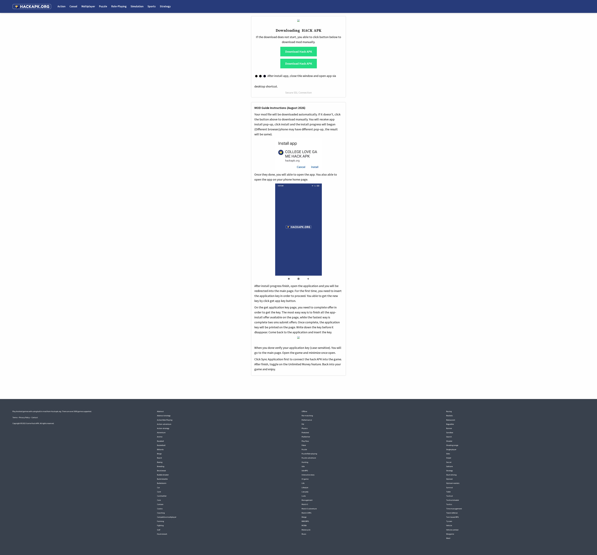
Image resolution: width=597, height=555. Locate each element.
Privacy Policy (24, 417)
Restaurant (450, 420)
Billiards (160, 449)
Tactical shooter (452, 500)
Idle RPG (305, 470)
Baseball (160, 441)
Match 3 (305, 504)
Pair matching (307, 415)
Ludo (304, 496)
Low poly (305, 492)
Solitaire (449, 466)
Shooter (449, 441)
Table (448, 492)
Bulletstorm (161, 483)
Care (159, 500)
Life (303, 483)
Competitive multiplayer (166, 517)
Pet (303, 424)
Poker (304, 445)
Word (448, 538)
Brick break (161, 470)
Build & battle (162, 479)
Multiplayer (88, 6)
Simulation (137, 6)
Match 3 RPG (306, 513)
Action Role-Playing (164, 420)
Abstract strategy (164, 415)
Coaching (161, 513)
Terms (14, 417)
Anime (159, 437)
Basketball (161, 445)
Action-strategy (163, 428)
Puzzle (103, 6)
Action (61, 6)
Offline (304, 411)
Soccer (448, 462)
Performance (307, 420)
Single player (451, 449)
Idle (303, 466)
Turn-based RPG (452, 517)
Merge (304, 517)
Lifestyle (305, 487)
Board (159, 458)
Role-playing (119, 6)
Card (159, 492)
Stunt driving (451, 475)
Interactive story (308, 475)
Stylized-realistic (453, 483)
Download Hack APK (298, 51)
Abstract (160, 411)
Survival (449, 487)
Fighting (160, 525)
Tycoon (449, 521)
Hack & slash (162, 534)
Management (307, 500)
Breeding (160, 466)
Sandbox (449, 432)
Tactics (449, 504)
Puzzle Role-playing (309, 453)
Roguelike (450, 424)
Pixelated (305, 432)
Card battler (162, 496)
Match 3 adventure (309, 508)
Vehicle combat (452, 530)
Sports (152, 6)
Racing (449, 411)
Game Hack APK (32, 423)
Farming (160, 521)
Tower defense (452, 513)
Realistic (449, 415)
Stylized (449, 479)
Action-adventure (164, 424)
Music (304, 534)
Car (158, 487)
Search (449, 437)
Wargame (450, 534)
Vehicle (449, 525)
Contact (34, 417)
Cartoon (160, 504)
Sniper (448, 458)
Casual (73, 6)
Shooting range (452, 445)
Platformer (306, 437)
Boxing (159, 462)
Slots (448, 453)
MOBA (304, 525)
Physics (305, 428)
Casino (159, 508)
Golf (158, 530)
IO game (305, 479)
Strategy (165, 6)
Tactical (449, 496)
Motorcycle (306, 530)
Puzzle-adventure (309, 458)
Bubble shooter (163, 475)
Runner (449, 428)
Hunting (305, 462)
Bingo (159, 453)
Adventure (161, 432)
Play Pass (305, 441)
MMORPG (305, 521)
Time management (454, 508)
